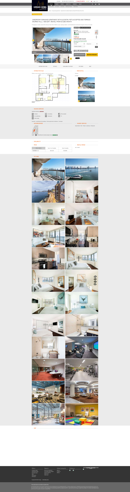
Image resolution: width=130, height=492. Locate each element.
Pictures (81, 66)
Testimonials (75, 6)
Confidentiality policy (45, 479)
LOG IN (58, 1)
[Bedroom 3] (48, 325)
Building (33, 102)
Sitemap (58, 472)
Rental (51, 4)
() (88, 1)
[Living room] (81, 192)
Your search (57, 6)
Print (77, 27)
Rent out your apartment (48, 470)
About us (68, 4)
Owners (75, 4)
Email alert (62, 6)
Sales (56, 4)
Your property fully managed (49, 471)
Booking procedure (69, 6)
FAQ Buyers (34, 476)
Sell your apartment (47, 472)
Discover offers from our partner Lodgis (91, 468)
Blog (80, 4)
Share (62, 4)
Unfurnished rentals (35, 471)
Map (90, 66)
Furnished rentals (35, 470)
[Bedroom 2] (48, 303)
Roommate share (35, 472)
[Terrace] (48, 169)
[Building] (81, 347)
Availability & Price (68, 66)
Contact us (58, 471)
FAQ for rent (46, 473)
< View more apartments (37, 14)
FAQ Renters (34, 475)
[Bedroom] (81, 258)
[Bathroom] (81, 325)
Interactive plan (43, 66)
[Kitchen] (81, 236)
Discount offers (51, 6)
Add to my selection (85, 27)
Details (55, 66)
